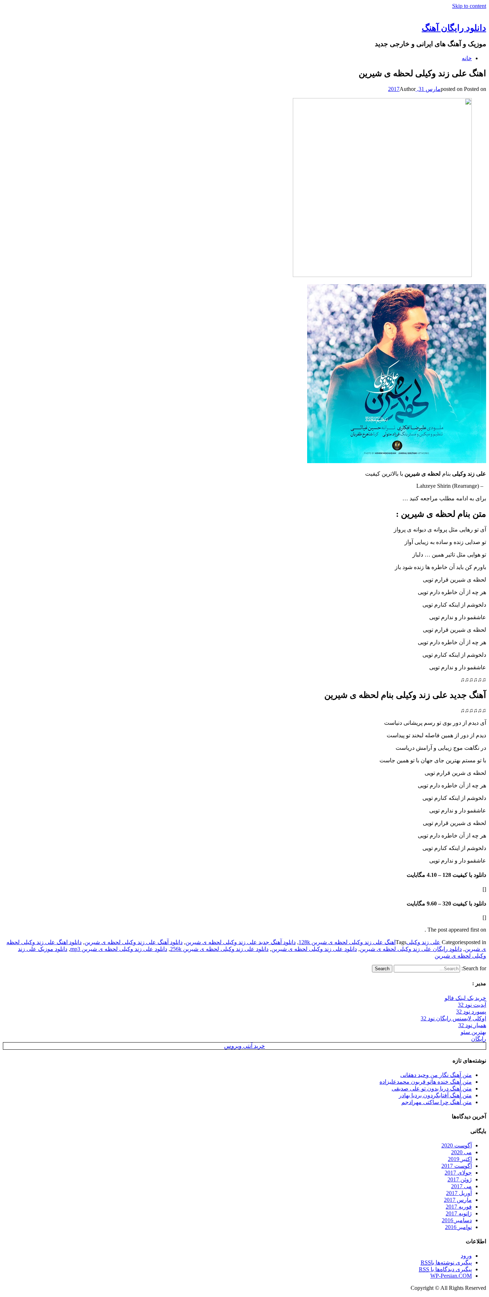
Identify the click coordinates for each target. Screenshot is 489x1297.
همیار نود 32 (472, 1025)
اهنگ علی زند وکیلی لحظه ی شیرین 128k (347, 942)
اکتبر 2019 (460, 1159)
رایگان (478, 1039)
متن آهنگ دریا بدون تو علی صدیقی (432, 1088)
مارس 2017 (458, 1200)
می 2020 (461, 1152)
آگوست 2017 (456, 1166)
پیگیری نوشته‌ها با (446, 1262)
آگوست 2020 (456, 1145)
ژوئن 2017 (459, 1179)
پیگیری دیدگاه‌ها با (445, 1269)
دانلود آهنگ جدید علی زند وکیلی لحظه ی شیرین (240, 942)
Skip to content (469, 6)
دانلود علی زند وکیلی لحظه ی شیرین (314, 949)
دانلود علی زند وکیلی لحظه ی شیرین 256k (219, 949)
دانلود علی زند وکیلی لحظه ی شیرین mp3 (118, 949)
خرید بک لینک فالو (465, 998)
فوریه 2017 (459, 1207)
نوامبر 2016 (458, 1227)
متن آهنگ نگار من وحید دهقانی (436, 1075)
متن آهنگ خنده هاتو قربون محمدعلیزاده (425, 1082)
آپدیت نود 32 (472, 1005)
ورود (466, 1256)
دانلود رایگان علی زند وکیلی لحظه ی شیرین (411, 949)
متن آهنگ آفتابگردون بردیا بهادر (435, 1095)
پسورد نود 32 (471, 1012)
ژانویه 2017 (459, 1213)
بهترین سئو (473, 1032)
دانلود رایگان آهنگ (454, 28)
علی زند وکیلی (423, 942)
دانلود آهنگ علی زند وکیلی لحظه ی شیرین (133, 942)
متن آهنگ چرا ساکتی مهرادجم (436, 1102)
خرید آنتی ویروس (244, 1046)
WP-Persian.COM (451, 1276)
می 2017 (461, 1186)
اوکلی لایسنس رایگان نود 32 (453, 1018)
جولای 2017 (458, 1173)
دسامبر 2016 (457, 1220)
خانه (467, 58)
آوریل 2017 (459, 1193)
